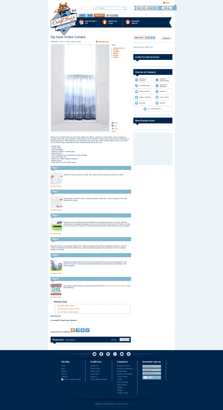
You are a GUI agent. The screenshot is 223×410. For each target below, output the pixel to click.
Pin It (113, 131)
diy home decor (119, 48)
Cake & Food (121, 385)
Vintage (119, 390)
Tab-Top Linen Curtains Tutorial (69, 309)
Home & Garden (122, 382)
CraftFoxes (148, 8)
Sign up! (167, 8)
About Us (93, 377)
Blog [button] (90, 15)
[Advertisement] (91, 323)
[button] (111, 22)
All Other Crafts (122, 393)
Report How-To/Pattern (68, 320)
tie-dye (115, 55)
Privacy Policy (95, 368)
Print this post (104, 42)
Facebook (151, 8)
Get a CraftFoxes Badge (98, 379)
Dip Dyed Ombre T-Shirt (66, 306)
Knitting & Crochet (123, 366)
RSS (129, 354)
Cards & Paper (122, 377)
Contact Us (94, 366)
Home (63, 366)
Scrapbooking (122, 371)
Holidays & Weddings (124, 374)
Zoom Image (57, 186)
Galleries (64, 377)
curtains (116, 52)
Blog (63, 368)
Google (156, 8)
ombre (115, 53)
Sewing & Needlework (125, 368)
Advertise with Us (143, 47)
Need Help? (94, 374)
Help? (168, 3)
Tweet (116, 129)
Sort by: (114, 340)
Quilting (119, 387)
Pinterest (108, 354)
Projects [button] (99, 15)
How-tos (64, 374)
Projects (64, 371)
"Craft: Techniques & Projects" (116, 286)
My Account (112, 15)
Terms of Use (95, 371)
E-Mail (122, 354)
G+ (115, 354)
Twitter (153, 8)
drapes (115, 57)
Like (115, 126)
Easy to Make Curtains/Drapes (68, 312)
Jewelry (119, 379)
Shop (82, 15)
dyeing (115, 50)
